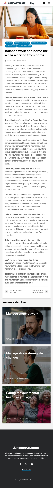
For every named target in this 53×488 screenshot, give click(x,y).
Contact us (26, 469)
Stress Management (22, 43)
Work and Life (10, 46)
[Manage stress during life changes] (26, 365)
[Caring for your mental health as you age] (26, 404)
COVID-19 (9, 43)
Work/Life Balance (25, 46)
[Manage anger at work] (26, 325)
